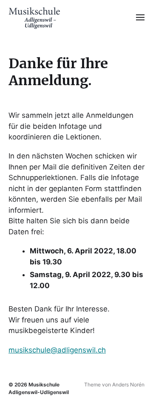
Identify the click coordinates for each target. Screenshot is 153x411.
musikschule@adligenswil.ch (57, 350)
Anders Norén (128, 384)
